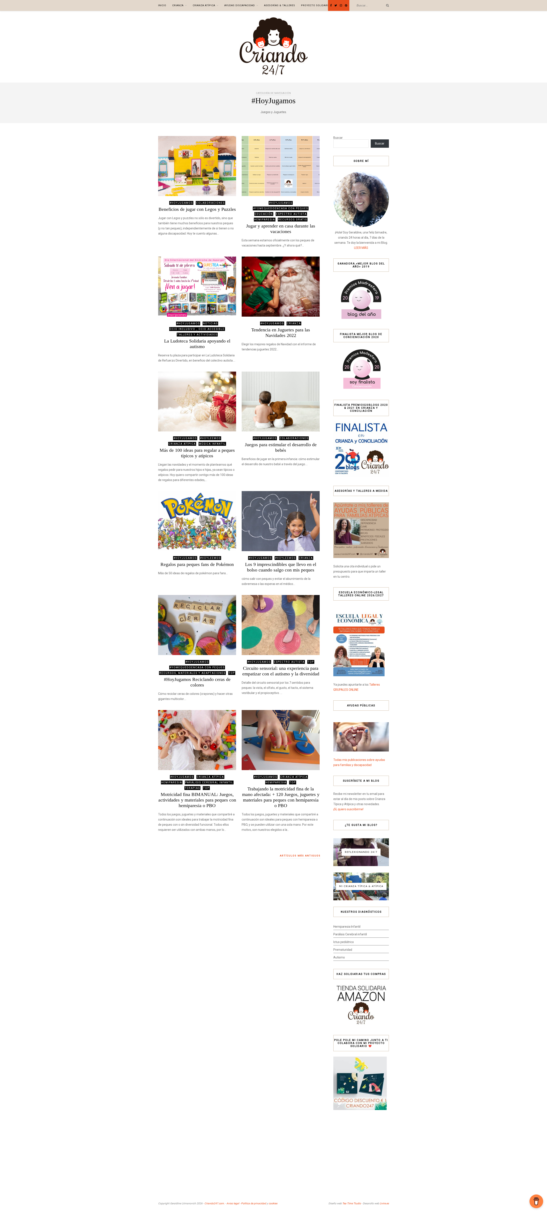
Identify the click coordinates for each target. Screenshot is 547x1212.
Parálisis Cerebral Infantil (209, 782)
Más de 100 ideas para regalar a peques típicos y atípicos (197, 452)
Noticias (210, 323)
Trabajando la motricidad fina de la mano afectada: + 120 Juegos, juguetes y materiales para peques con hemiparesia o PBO (280, 797)
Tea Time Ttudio (351, 1203)
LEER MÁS (361, 247)
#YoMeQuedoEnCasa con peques (280, 208)
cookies (273, 1203)
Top (232, 673)
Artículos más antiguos (300, 855)
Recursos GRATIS (292, 219)
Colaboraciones (210, 202)
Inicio (162, 5)
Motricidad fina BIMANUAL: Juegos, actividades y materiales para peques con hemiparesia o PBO (197, 800)
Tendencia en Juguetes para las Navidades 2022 (280, 332)
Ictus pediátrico (343, 942)
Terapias (192, 788)
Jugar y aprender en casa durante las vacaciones (280, 228)
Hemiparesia (264, 219)
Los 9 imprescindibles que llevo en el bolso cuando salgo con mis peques (280, 567)
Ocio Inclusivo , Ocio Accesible (197, 329)
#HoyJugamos (181, 202)
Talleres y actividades (197, 334)
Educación (264, 214)
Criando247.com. (214, 1203)
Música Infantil (212, 443)
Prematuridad (342, 949)
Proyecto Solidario (315, 5)
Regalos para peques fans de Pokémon (197, 564)
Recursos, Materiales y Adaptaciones (192, 673)
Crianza (178, 5)
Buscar (338, 137)
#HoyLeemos (210, 438)
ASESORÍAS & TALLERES (279, 5)
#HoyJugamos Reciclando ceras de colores (197, 682)
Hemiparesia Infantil (346, 926)
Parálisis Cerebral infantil (350, 934)
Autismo (339, 957)
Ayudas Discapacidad (239, 5)
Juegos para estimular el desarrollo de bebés (281, 447)
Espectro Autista (291, 214)
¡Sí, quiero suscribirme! (348, 809)
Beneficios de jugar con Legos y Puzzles (197, 209)
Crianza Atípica (204, 5)
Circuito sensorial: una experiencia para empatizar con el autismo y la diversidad (280, 671)
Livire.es (384, 1203)
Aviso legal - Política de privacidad (246, 1203)
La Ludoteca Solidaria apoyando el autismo (197, 343)
